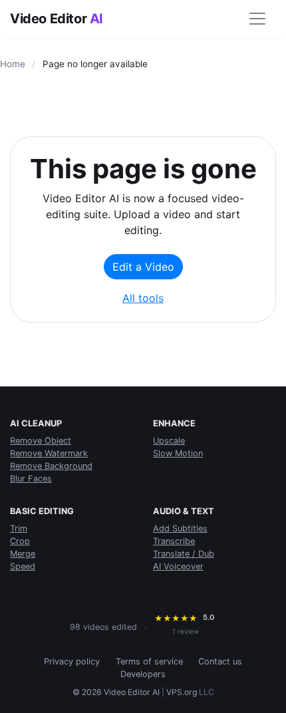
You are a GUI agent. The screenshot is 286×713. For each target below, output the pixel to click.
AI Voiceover (178, 566)
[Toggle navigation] (257, 18)
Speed (22, 566)
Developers (143, 674)
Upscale (169, 441)
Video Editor (56, 19)
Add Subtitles (180, 528)
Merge (22, 554)
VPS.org (181, 692)
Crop (20, 541)
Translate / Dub (183, 554)
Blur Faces (31, 479)
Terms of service (149, 661)
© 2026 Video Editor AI (116, 692)
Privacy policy (72, 661)
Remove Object (40, 441)
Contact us (220, 661)
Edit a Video (143, 266)
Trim (18, 528)
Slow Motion (178, 453)
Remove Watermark (49, 453)
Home (12, 64)
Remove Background (51, 466)
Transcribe (174, 541)
